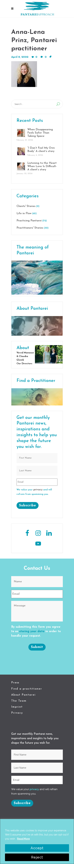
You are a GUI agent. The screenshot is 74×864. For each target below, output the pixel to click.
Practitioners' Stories (30, 228)
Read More (23, 838)
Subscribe (27, 505)
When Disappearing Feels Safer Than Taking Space (40, 132)
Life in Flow (24, 213)
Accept (37, 848)
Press (15, 682)
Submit (37, 647)
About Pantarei (23, 695)
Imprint (17, 707)
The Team (19, 701)
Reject (37, 857)
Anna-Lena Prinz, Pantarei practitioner (34, 40)
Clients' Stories (26, 206)
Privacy (17, 713)
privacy (38, 489)
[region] (37, 841)
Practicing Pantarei (29, 220)
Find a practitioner (26, 688)
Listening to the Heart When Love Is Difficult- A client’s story (42, 166)
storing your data (31, 631)
